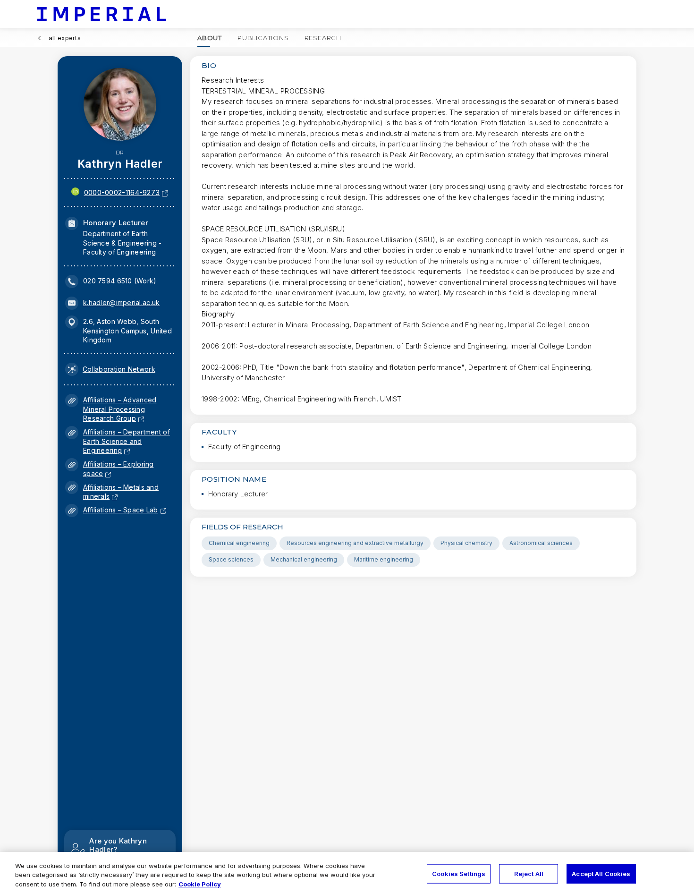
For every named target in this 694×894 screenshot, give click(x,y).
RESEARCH (323, 38)
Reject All (528, 873)
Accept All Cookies (601, 873)
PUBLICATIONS (263, 38)
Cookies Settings (458, 873)
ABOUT (209, 38)
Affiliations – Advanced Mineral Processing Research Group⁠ (119, 409)
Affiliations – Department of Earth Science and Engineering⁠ (126, 441)
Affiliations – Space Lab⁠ (120, 510)
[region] (347, 873)
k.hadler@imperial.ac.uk (121, 302)
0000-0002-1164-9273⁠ (122, 192)
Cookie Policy (199, 884)
